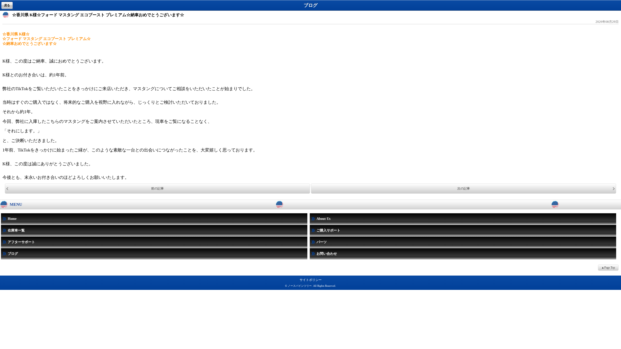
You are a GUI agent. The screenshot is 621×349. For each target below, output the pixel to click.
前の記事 (157, 188)
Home (12, 219)
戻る (7, 5)
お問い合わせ (327, 253)
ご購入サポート (328, 230)
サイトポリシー (311, 280)
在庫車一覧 (16, 230)
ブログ (13, 253)
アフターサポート (21, 242)
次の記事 (463, 188)
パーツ (322, 242)
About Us (323, 219)
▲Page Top (608, 267)
